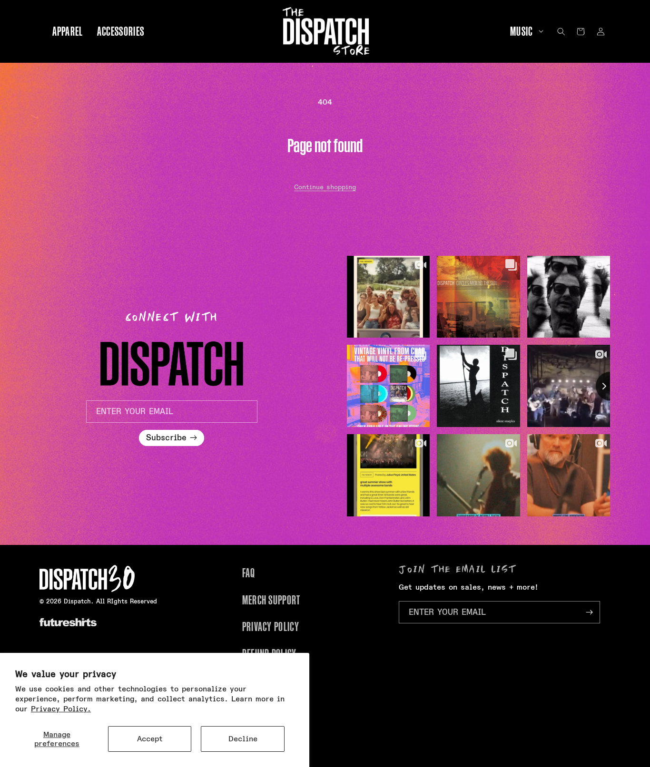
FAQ (249, 573)
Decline (242, 738)
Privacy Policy (270, 626)
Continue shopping (325, 187)
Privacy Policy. (61, 708)
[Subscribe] (589, 612)
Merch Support (271, 600)
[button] (523, 32)
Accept (150, 738)
